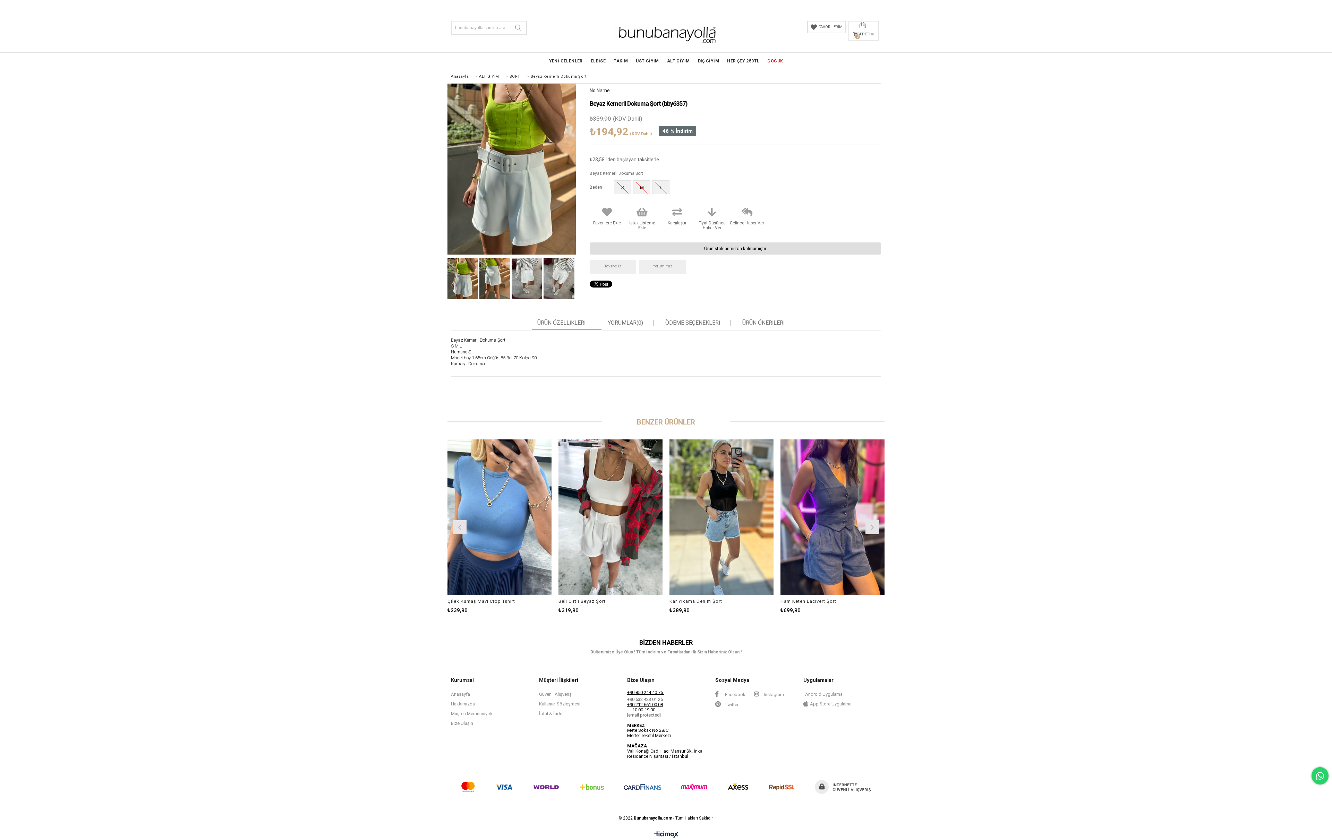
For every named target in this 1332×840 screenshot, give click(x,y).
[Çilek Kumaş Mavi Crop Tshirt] (499, 517)
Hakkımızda (463, 703)
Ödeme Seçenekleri (692, 323)
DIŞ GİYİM (708, 61)
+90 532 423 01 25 (645, 699)
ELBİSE (598, 61)
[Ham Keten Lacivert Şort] (832, 517)
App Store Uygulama (831, 703)
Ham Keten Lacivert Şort (808, 601)
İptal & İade (550, 713)
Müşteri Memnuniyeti (471, 713)
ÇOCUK (775, 61)
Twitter (731, 704)
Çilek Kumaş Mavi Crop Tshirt (481, 601)
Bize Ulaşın (462, 723)
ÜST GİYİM (647, 61)
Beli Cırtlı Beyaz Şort (582, 601)
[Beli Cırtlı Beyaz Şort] (610, 517)
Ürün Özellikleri (561, 323)
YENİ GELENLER (566, 61)
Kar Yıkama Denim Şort (695, 601)
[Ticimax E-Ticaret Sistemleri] (666, 834)
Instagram (773, 694)
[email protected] (644, 715)
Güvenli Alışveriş (555, 694)
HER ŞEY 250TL (743, 61)
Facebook (734, 694)
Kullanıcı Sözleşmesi (559, 703)
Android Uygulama (824, 694)
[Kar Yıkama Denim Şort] (721, 517)
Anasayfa (460, 694)
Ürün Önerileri (763, 323)
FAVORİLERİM (831, 27)
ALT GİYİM (678, 61)
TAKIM (621, 61)
